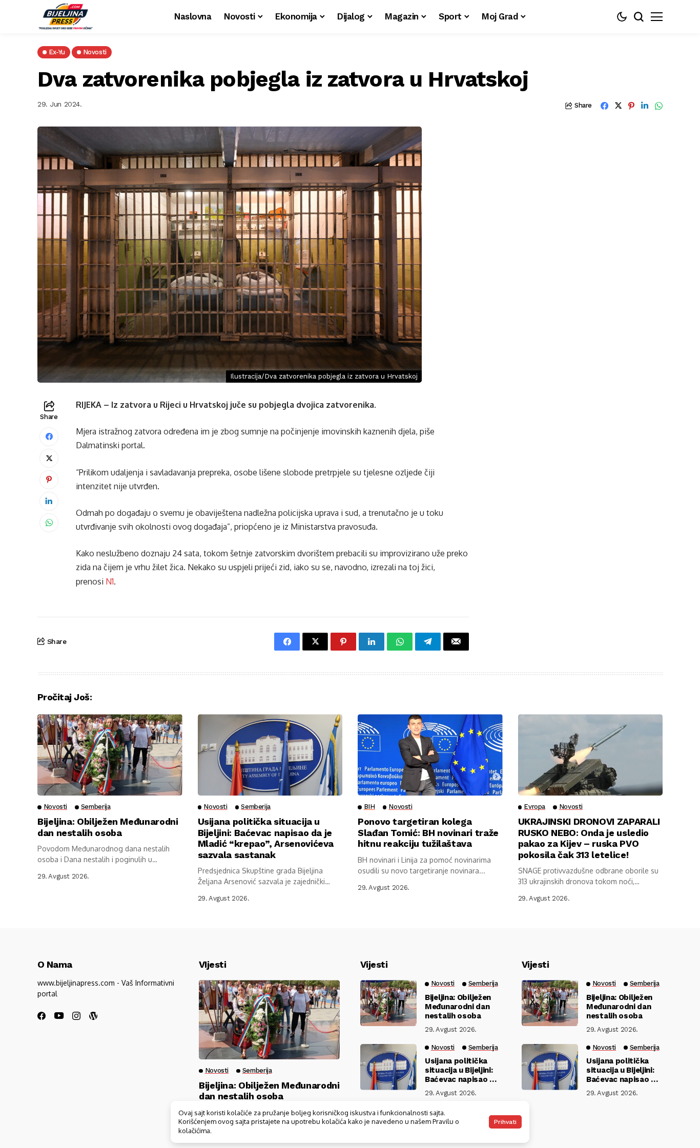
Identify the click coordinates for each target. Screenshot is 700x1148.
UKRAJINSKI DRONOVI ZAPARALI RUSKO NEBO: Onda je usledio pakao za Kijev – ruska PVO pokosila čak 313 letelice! (589, 838)
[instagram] (76, 1016)
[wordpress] (93, 1016)
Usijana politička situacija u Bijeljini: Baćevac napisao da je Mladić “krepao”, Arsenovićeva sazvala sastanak (266, 838)
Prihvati (505, 1121)
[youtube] (59, 1016)
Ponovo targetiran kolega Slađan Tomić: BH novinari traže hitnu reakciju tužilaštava (428, 832)
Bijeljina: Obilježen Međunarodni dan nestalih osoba (107, 827)
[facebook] (41, 1016)
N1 (110, 581)
